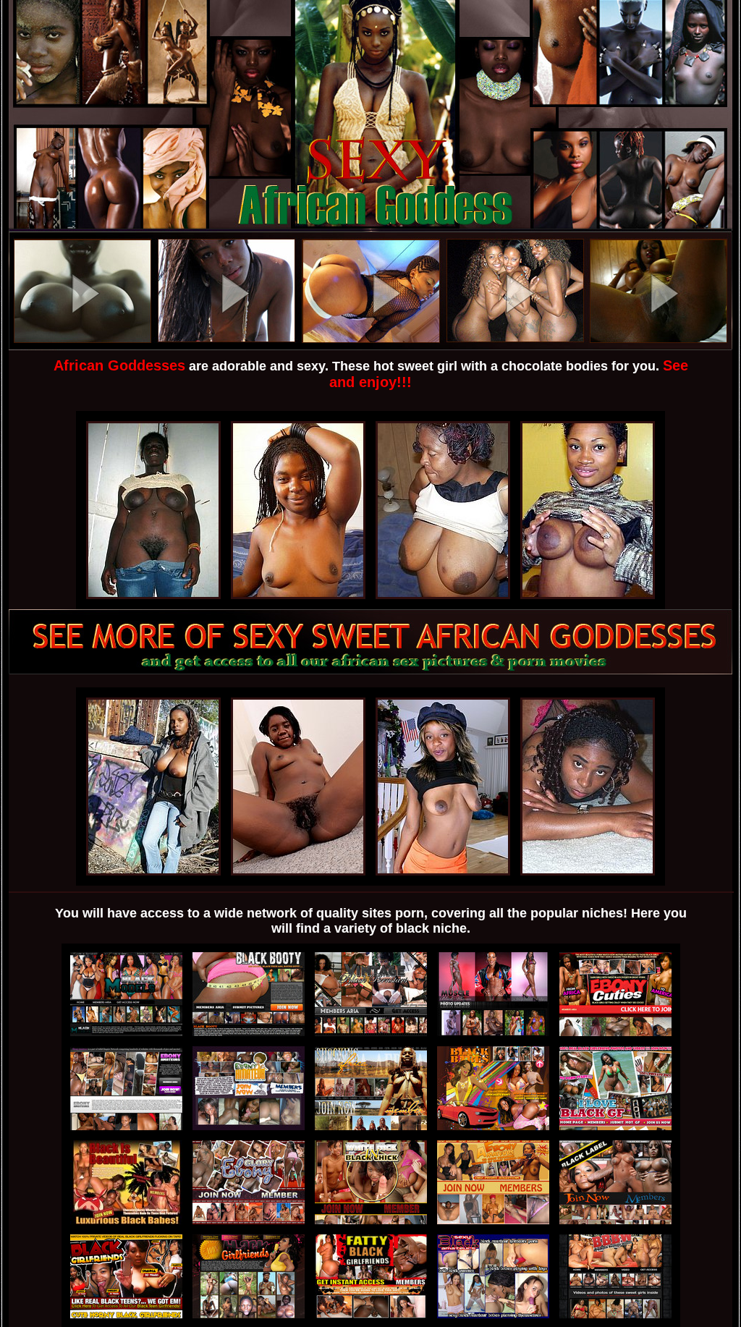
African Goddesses (119, 365)
